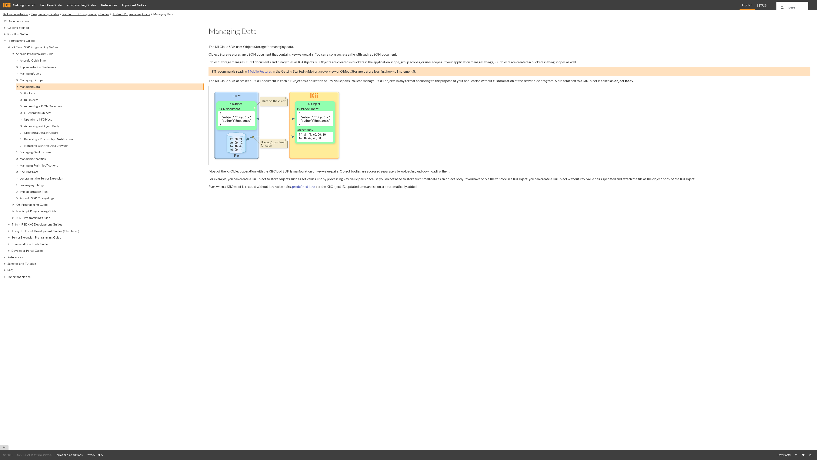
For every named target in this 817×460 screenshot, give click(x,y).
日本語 (762, 5)
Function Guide (51, 5)
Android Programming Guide (131, 14)
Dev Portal (784, 455)
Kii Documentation (15, 14)
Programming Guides (81, 5)
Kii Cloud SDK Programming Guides (85, 14)
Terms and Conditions (69, 455)
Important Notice (134, 5)
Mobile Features (260, 71)
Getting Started (24, 5)
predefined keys (304, 186)
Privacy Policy (94, 455)
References (109, 5)
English (747, 5)
